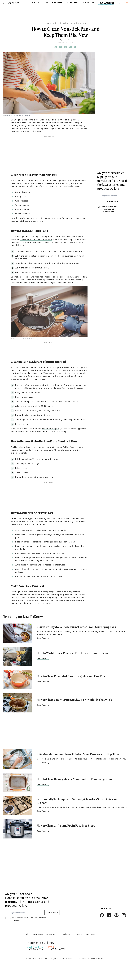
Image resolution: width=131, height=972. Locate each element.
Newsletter (51, 934)
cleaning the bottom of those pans (36, 239)
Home (47, 23)
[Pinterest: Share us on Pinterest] (65, 47)
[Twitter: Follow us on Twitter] (109, 915)
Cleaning (54, 23)
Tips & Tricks (63, 23)
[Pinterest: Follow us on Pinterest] (116, 915)
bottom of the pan (50, 428)
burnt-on (31, 379)
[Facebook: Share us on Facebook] (55, 47)
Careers (78, 934)
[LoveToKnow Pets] (56, 947)
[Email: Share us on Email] (70, 47)
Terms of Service (97, 958)
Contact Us (90, 934)
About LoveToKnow (34, 934)
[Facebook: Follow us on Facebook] (102, 915)
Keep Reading (43, 638)
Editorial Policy (65, 934)
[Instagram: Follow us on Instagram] (124, 915)
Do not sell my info (70, 958)
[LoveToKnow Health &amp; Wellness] (34, 947)
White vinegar (21, 201)
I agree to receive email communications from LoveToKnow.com (109, 209)
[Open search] (119, 2)
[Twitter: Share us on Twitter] (60, 47)
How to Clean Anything (78, 23)
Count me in (112, 201)
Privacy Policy (84, 958)
